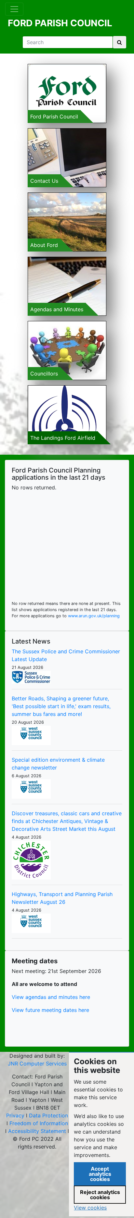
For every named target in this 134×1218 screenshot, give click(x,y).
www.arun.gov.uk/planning (94, 615)
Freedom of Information (38, 1123)
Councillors (44, 373)
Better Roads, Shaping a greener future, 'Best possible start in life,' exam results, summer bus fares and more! (61, 706)
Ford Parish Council (54, 116)
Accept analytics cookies (100, 1173)
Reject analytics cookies (100, 1194)
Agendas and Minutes (56, 309)
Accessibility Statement (37, 1131)
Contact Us (44, 181)
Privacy (15, 1115)
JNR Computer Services (37, 1063)
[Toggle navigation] (14, 9)
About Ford (44, 245)
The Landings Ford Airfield (62, 438)
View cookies (90, 1207)
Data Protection (48, 1115)
